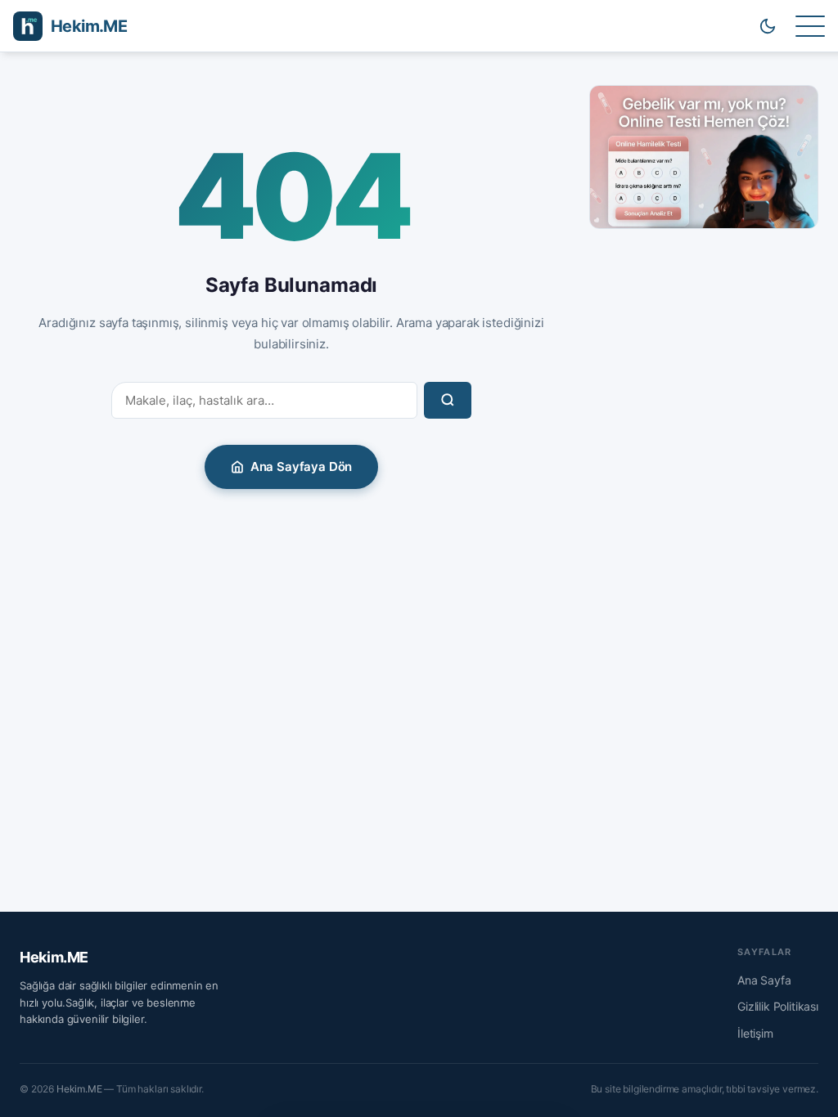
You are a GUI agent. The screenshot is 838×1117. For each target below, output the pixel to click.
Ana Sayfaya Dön (301, 466)
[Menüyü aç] (810, 26)
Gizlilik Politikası (777, 1006)
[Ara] (447, 400)
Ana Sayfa (764, 980)
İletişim (755, 1033)
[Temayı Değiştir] (767, 26)
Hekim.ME (54, 957)
